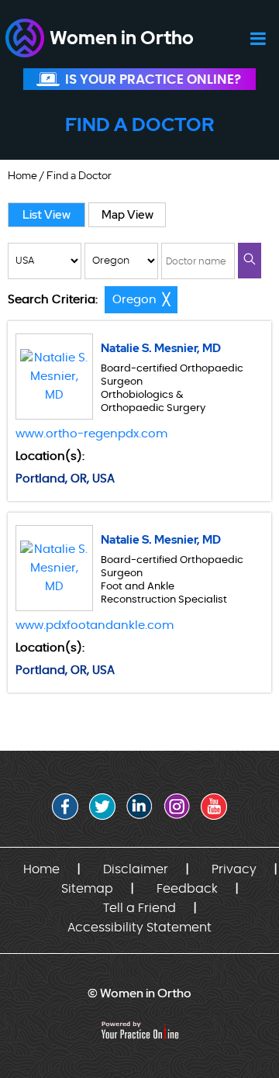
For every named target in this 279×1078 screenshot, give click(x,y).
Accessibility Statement (139, 927)
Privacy (234, 869)
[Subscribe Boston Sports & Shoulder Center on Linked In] (139, 806)
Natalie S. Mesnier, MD (161, 348)
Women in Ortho (122, 38)
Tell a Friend (139, 908)
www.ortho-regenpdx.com (91, 434)
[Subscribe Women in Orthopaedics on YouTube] (214, 806)
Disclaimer (135, 869)
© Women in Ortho (139, 993)
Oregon (134, 300)
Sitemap (87, 889)
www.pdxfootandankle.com (95, 625)
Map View (127, 215)
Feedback (187, 889)
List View (46, 215)
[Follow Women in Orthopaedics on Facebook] (65, 806)
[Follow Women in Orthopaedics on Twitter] (102, 806)
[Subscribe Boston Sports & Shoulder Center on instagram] (177, 806)
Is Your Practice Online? (153, 79)
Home (22, 175)
